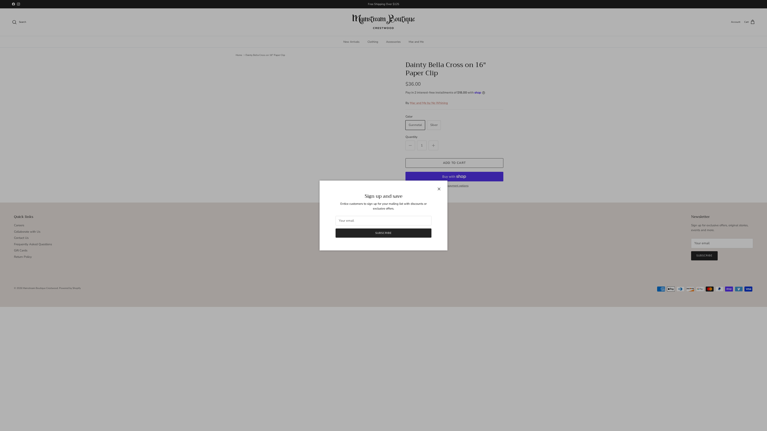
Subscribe (383, 233)
